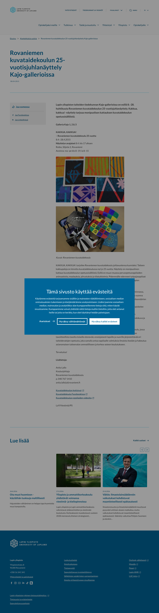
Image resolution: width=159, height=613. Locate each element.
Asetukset (44, 321)
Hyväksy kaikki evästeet (104, 321)
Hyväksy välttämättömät (72, 321)
